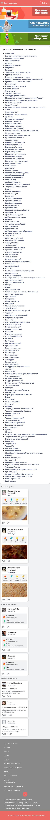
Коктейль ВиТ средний (14, 240)
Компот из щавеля (13, 191)
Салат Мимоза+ (11, 105)
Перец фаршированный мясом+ (18, 394)
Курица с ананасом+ (13, 329)
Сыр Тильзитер (11, 273)
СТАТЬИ (6, 755)
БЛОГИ (6, 751)
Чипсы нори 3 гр (12, 350)
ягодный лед (10, 180)
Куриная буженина (13, 74)
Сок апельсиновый (13, 343)
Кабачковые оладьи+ (14, 126)
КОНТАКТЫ (19, 786)
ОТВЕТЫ (6, 772)
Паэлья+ (8, 406)
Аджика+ (8, 430)
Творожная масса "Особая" (16, 187)
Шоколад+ (9, 196)
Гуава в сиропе (11, 170)
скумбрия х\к (10, 212)
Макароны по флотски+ (15, 423)
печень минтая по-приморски (17, 261)
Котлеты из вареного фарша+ (17, 310)
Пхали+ (8, 287)
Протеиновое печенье (14, 138)
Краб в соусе (10, 481)
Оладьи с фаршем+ (13, 133)
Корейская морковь (13, 203)
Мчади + (8, 285)
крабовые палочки (13, 182)
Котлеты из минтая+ (13, 378)
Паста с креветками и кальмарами (19, 271)
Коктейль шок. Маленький (16, 315)
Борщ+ (8, 397)
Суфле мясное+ (11, 112)
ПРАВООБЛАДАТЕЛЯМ (11, 776)
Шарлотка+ (10, 399)
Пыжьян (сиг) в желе (13, 147)
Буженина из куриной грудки (17, 77)
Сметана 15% (10, 460)
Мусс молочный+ (12, 60)
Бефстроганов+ (11, 355)
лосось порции (11, 194)
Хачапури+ (9, 359)
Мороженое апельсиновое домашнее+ (21, 100)
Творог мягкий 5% (12, 420)
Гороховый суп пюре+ (14, 425)
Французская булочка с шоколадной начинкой (25, 278)
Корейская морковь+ (14, 334)
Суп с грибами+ (11, 226)
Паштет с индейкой (13, 275)
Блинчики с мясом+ (13, 124)
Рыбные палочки (12, 205)
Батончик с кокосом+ (14, 294)
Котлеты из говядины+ (14, 119)
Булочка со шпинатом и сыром (18, 81)
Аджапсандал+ (11, 427)
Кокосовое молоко (13, 451)
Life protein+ (10, 320)
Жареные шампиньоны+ (15, 306)
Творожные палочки (13, 198)
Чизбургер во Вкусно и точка (17, 366)
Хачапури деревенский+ (15, 95)
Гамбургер (9, 341)
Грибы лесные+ (11, 229)
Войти (45, 3)
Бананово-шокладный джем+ (17, 210)
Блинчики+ (9, 264)
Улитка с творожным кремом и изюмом (21, 131)
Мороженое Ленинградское (16, 173)
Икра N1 (8, 268)
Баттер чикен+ (11, 362)
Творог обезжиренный (14, 418)
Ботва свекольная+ (13, 327)
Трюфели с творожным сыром (17, 72)
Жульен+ (9, 432)
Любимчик (9, 53)
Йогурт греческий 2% (14, 380)
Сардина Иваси (11, 140)
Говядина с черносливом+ (16, 114)
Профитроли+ (11, 84)
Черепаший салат (12, 467)
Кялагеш (8, 70)
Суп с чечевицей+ (12, 289)
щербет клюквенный (14, 177)
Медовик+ (9, 67)
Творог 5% (9, 446)
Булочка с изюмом (13, 121)
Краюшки (9, 219)
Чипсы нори (10, 352)
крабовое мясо (11, 208)
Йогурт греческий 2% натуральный (19, 383)
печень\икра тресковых (15, 247)
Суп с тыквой (10, 296)
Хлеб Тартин (10, 166)
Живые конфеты (12, 301)
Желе (7, 110)
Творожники (10, 444)
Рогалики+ (9, 303)
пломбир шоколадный (14, 175)
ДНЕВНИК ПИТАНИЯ (10, 743)
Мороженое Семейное (14, 159)
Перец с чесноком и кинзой (16, 439)
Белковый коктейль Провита (17, 390)
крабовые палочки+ (13, 250)
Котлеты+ (9, 415)
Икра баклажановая (13, 336)
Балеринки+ (10, 299)
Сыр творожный (12, 266)
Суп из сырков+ (11, 254)
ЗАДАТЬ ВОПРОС (9, 786)
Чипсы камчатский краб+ (15, 224)
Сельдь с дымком (12, 413)
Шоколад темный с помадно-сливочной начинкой (26, 434)
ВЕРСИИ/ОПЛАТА (9, 782)
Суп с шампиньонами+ (14, 282)
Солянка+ (9, 338)
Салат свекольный (12, 458)
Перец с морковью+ (13, 152)
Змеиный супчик (12, 385)
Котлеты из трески (13, 233)
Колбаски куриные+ (13, 102)
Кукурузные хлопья (13, 163)
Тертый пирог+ (11, 257)
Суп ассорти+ (10, 91)
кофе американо (12, 364)
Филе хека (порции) (13, 145)
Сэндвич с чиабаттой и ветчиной (19, 474)
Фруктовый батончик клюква (17, 322)
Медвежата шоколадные (15, 154)
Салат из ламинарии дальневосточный (21, 373)
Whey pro (9, 387)
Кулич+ (8, 189)
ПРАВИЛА (16, 790)
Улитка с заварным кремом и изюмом (21, 56)
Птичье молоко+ (12, 88)
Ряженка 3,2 (10, 371)
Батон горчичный (12, 479)
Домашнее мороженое (14, 149)
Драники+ (9, 63)
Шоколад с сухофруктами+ (16, 161)
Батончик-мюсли (12, 222)
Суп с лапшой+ (11, 345)
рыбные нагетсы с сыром (15, 217)
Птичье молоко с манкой (15, 86)
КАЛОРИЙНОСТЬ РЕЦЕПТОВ (13, 768)
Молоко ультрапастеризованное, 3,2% (21, 469)
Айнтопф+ (9, 369)
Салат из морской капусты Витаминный (21, 292)
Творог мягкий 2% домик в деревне (20, 437)
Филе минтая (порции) (14, 128)
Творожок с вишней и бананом (18, 411)
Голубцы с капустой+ (14, 317)
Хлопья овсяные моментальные (18, 476)
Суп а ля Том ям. (12, 448)
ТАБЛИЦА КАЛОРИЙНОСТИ (13, 764)
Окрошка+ (9, 404)
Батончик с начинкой (14, 238)
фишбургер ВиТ (11, 243)
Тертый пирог (11, 308)
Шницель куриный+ (13, 259)
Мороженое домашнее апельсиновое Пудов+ (24, 98)
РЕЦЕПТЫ (7, 747)
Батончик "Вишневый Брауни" (17, 135)
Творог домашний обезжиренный (19, 408)
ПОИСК (6, 759)
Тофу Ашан (9, 236)
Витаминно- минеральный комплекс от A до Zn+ (25, 107)
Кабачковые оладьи (13, 156)
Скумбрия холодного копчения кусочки (22, 465)
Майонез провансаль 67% (16, 462)
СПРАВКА (7, 780)
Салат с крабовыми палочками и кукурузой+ (24, 79)
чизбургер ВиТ (11, 245)
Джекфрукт (10, 168)
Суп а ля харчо (11, 472)
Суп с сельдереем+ (13, 376)
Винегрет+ (9, 441)
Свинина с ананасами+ (14, 58)
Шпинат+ (9, 331)
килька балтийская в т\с (15, 142)
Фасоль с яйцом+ (12, 401)
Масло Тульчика (12, 357)
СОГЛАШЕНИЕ (8, 790)
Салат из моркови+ (13, 324)
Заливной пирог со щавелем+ (17, 184)
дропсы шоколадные (14, 215)
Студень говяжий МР (13, 252)
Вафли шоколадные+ (14, 280)
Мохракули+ (10, 392)
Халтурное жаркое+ (13, 65)
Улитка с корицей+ (13, 93)
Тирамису (9, 313)
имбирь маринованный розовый (18, 231)
